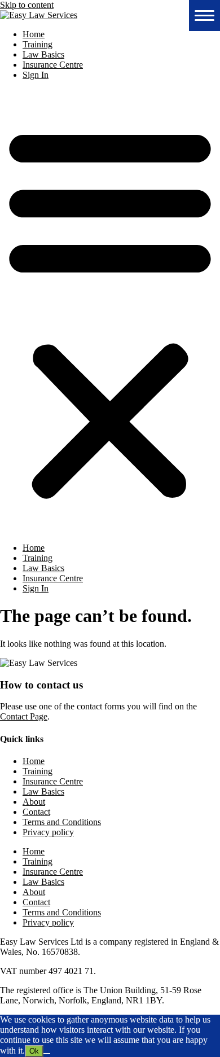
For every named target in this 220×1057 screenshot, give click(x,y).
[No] (46, 1053)
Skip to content (27, 5)
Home (34, 34)
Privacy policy (48, 832)
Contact (36, 812)
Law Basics (43, 54)
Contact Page (23, 716)
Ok (34, 1051)
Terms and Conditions (62, 822)
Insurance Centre (53, 64)
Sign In (36, 75)
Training (37, 44)
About (34, 801)
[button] (110, 311)
